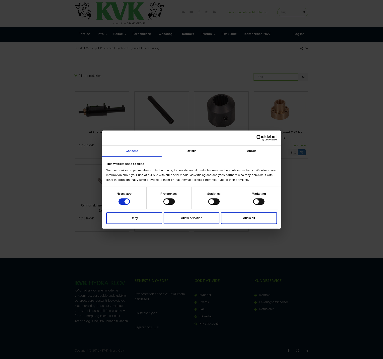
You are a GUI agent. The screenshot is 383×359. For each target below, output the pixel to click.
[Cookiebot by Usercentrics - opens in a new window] (259, 138)
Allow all (249, 218)
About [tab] (251, 151)
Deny (134, 218)
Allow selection (191, 218)
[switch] (169, 201)
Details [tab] (191, 151)
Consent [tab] (132, 151)
